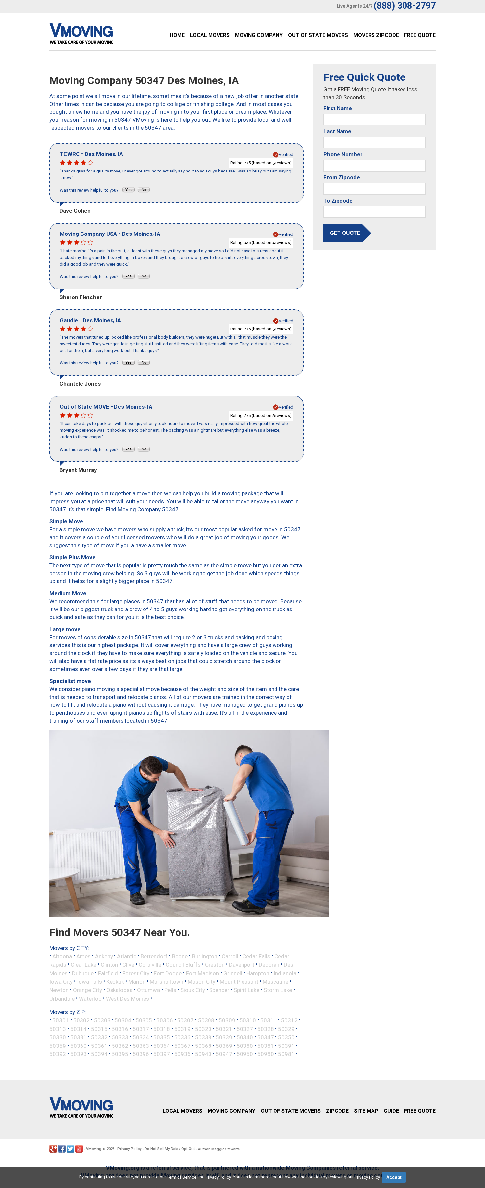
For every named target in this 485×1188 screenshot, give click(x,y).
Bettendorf (154, 956)
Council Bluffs (183, 964)
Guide (391, 1111)
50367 (182, 1045)
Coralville (150, 964)
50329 (286, 1028)
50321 (224, 1028)
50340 (245, 1037)
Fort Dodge (168, 973)
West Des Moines (127, 998)
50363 (141, 1045)
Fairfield (108, 973)
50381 (265, 1045)
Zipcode (337, 1111)
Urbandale (62, 998)
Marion (137, 981)
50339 (224, 1037)
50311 (268, 1020)
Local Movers (210, 35)
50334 (141, 1037)
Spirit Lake (246, 990)
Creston (215, 964)
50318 (161, 1028)
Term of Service (181, 1177)
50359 (57, 1045)
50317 (141, 1028)
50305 (144, 1020)
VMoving (93, 1149)
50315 (99, 1028)
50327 (245, 1028)
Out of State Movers (318, 35)
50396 (141, 1054)
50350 (286, 1037)
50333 (120, 1037)
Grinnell (232, 973)
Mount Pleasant (239, 981)
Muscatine (275, 981)
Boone (180, 956)
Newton (59, 990)
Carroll (230, 956)
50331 (78, 1037)
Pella (170, 990)
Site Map (366, 1111)
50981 (286, 1054)
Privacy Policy (129, 1149)
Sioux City (192, 990)
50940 (203, 1054)
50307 (185, 1020)
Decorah (269, 964)
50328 (265, 1028)
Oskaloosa (119, 990)
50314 (78, 1028)
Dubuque (83, 973)
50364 (161, 1045)
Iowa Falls (89, 981)
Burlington (204, 956)
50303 (102, 1020)
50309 (227, 1020)
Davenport (241, 964)
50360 (78, 1045)
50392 (57, 1054)
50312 (289, 1020)
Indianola (285, 973)
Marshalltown (166, 981)
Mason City (201, 981)
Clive (128, 964)
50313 (57, 1028)
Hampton (257, 973)
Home (177, 35)
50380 (245, 1045)
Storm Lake (278, 990)
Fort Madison (202, 973)
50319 (182, 1028)
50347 (265, 1037)
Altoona (62, 956)
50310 (248, 1020)
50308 (206, 1020)
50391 (286, 1045)
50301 (60, 1020)
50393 (78, 1054)
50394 (99, 1054)
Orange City (87, 990)
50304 (123, 1020)
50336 (182, 1037)
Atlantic (126, 956)
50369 (224, 1045)
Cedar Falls (256, 956)
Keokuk (115, 981)
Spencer (219, 990)
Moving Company (259, 35)
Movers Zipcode (376, 35)
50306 (164, 1020)
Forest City (135, 973)
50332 (99, 1037)
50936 (182, 1054)
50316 (120, 1028)
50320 (203, 1028)
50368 (203, 1045)
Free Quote (420, 35)
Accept (394, 1177)
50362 (120, 1045)
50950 (245, 1054)
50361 (99, 1045)
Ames (83, 956)
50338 (203, 1037)
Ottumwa (148, 990)
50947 (224, 1054)
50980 (265, 1054)
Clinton (109, 964)
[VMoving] (95, 35)
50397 (161, 1054)
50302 (81, 1020)
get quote (345, 233)
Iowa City (61, 981)
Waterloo (90, 998)
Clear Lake (83, 964)
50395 (120, 1054)
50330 (57, 1037)
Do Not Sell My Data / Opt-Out (170, 1149)
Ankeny (104, 956)
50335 (161, 1037)
